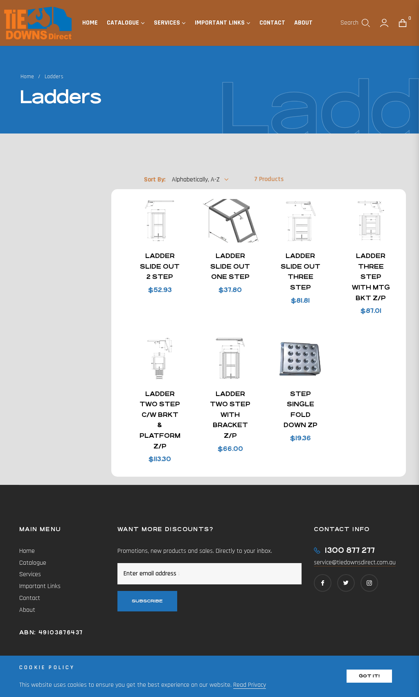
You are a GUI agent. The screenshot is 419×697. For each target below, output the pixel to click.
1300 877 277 (349, 550)
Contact (29, 598)
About (27, 610)
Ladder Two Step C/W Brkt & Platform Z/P (160, 420)
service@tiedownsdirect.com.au (355, 562)
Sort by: (154, 179)
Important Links (40, 586)
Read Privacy (249, 685)
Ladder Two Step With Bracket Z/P (230, 414)
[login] (384, 23)
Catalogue (32, 563)
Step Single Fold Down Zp (301, 409)
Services (30, 574)
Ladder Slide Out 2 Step (160, 266)
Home (27, 76)
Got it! (369, 676)
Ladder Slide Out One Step (230, 266)
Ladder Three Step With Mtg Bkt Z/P (371, 276)
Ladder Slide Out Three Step (300, 271)
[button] (355, 23)
